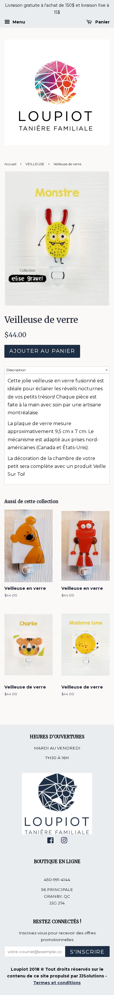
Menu (18, 22)
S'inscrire (87, 952)
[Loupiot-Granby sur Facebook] (50, 841)
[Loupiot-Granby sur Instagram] (64, 841)
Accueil (10, 164)
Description (16, 370)
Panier (102, 22)
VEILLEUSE (34, 164)
